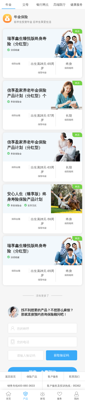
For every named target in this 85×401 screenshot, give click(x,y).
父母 (25, 4)
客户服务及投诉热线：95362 (64, 385)
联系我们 (74, 376)
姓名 (12, 328)
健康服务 (76, 4)
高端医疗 (59, 4)
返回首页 (10, 376)
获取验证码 (61, 355)
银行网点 (42, 4)
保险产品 (32, 376)
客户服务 (53, 376)
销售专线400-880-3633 (21, 385)
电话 (12, 342)
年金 (8, 4)
